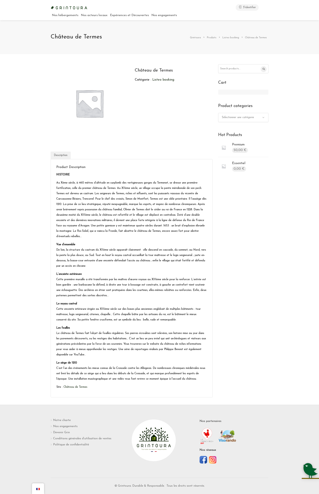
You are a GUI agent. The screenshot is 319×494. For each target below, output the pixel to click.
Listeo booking (163, 80)
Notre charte (62, 420)
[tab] (61, 155)
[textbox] (243, 117)
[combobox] (243, 117)
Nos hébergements (65, 15)
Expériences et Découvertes (129, 15)
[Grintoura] (69, 7)
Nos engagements (164, 15)
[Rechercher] (264, 69)
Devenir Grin (61, 432)
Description (60, 155)
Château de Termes (76, 387)
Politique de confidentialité (71, 444)
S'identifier (249, 7)
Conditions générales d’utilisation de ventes (82, 438)
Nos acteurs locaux (94, 15)
